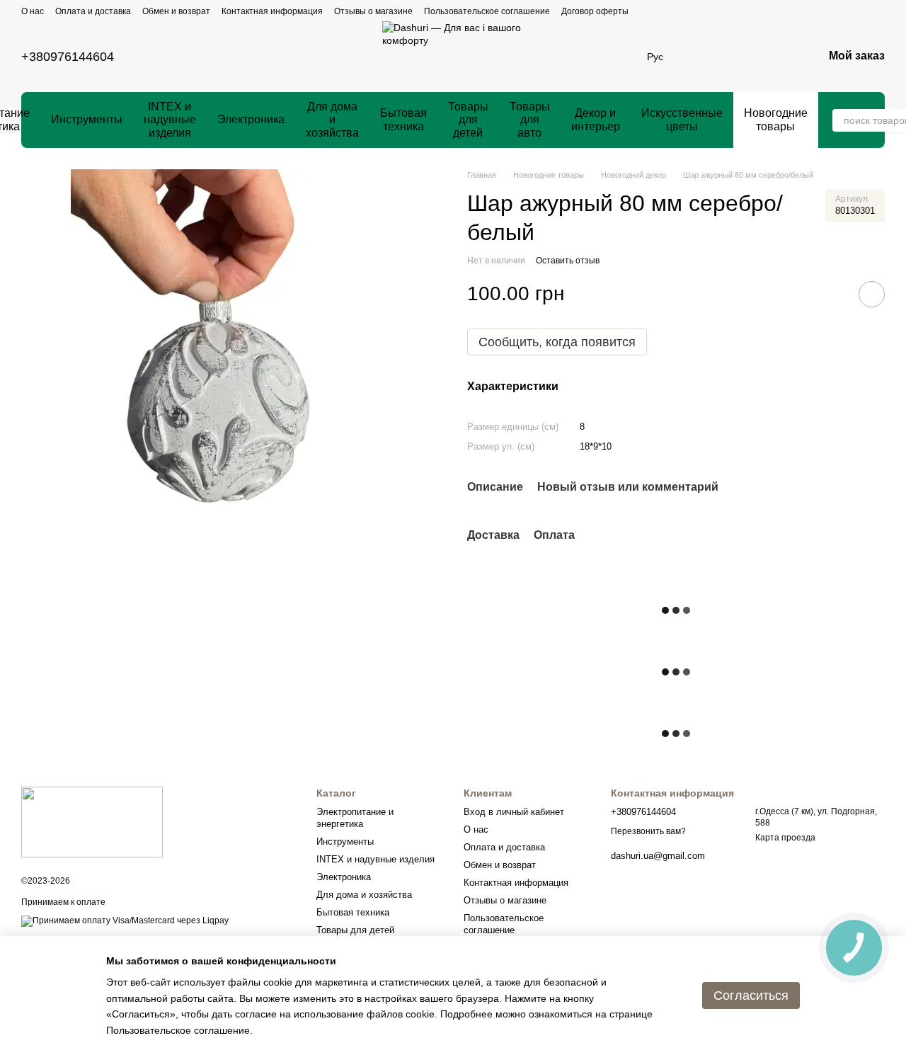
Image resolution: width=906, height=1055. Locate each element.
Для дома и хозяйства (332, 120)
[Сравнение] (738, 56)
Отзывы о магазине (373, 11)
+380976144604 (67, 56)
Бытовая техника (403, 119)
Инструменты (86, 119)
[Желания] (701, 56)
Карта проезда (785, 838)
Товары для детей (468, 120)
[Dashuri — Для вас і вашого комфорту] (92, 821)
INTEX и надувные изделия (170, 120)
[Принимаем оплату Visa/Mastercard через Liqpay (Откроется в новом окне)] (125, 920)
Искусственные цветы (682, 119)
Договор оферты (595, 11)
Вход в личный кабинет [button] (514, 811)
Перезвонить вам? (648, 831)
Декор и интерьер (595, 119)
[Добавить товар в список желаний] (872, 294)
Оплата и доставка (93, 11)
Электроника (251, 119)
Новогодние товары (776, 119)
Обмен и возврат (176, 11)
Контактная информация (272, 11)
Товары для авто (530, 120)
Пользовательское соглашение (487, 11)
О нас (32, 11)
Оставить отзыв (568, 261)
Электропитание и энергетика (355, 817)
